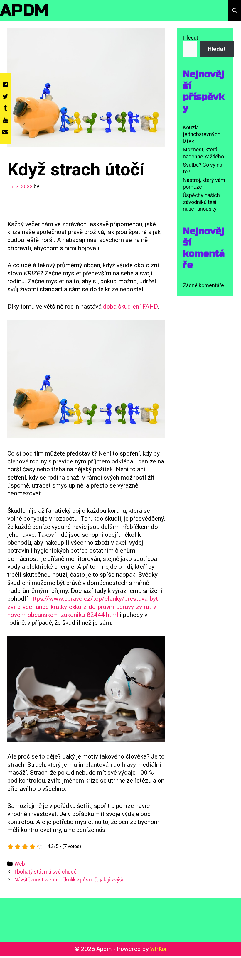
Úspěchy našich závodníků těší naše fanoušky (201, 202)
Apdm (24, 10)
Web (19, 864)
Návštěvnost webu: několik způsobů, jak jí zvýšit (69, 879)
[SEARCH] (234, 10)
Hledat (190, 38)
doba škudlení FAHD (130, 306)
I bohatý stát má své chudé (45, 872)
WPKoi (158, 948)
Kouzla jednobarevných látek (201, 134)
